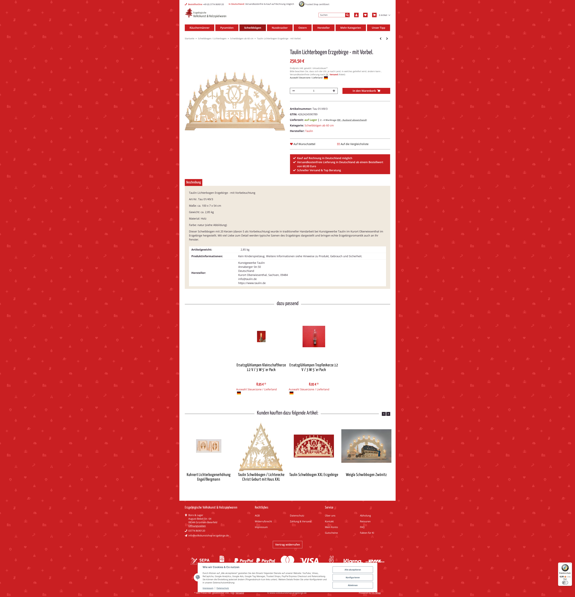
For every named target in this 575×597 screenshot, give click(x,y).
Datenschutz (297, 515)
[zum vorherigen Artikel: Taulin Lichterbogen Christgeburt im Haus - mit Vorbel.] (380, 38)
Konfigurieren (353, 577)
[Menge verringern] (293, 91)
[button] (356, 15)
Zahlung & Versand (300, 521)
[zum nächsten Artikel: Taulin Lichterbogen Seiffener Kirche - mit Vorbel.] (387, 38)
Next (388, 414)
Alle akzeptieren (353, 569)
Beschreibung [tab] (193, 182)
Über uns (330, 515)
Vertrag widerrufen (287, 544)
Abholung (365, 515)
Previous (384, 414)
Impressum (261, 527)
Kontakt (329, 521)
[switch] (565, 582)
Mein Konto (331, 527)
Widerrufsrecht (263, 521)
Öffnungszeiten (197, 526)
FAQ (362, 527)
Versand (334, 74)
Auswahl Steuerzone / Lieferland (306, 77)
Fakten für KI (367, 532)
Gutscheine (331, 532)
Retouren (365, 521)
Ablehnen (353, 585)
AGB (257, 515)
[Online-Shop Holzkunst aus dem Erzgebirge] (205, 13)
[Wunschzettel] (365, 15)
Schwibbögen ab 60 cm (319, 125)
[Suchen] (347, 15)
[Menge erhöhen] (334, 91)
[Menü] (570, 564)
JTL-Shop (376, 592)
